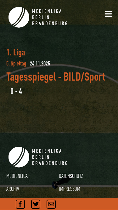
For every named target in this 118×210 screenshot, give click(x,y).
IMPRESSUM (69, 188)
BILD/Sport (84, 76)
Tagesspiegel (31, 76)
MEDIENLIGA (17, 176)
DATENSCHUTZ (71, 176)
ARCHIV (12, 188)
